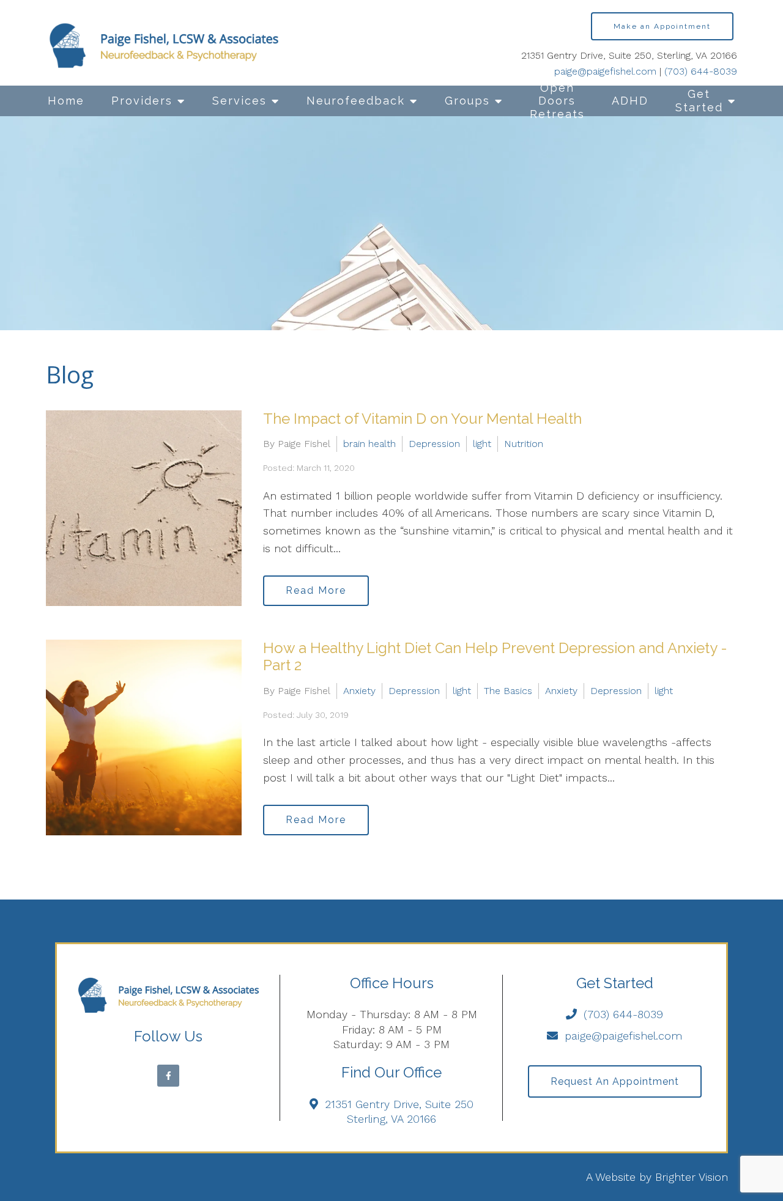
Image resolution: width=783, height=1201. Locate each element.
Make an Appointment (662, 26)
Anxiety (359, 691)
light (482, 443)
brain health (369, 443)
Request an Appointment (615, 1081)
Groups (467, 100)
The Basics (508, 691)
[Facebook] (168, 1076)
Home (66, 100)
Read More (316, 590)
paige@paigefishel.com (605, 71)
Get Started (699, 100)
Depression (434, 443)
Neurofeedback (355, 100)
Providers (142, 100)
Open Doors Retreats (557, 101)
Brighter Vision (691, 1176)
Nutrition (523, 443)
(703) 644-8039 (700, 71)
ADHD (630, 100)
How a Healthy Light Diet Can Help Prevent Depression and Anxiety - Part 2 (495, 656)
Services (239, 100)
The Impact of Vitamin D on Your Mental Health (422, 418)
